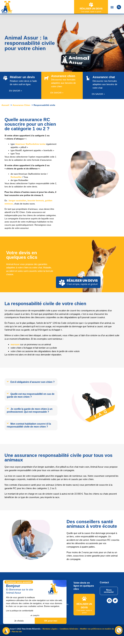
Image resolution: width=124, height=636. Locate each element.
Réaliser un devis (91, 8)
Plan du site (17, 632)
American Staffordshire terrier (30, 144)
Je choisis (19, 620)
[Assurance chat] (88, 78)
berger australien (17, 200)
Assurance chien (63, 76)
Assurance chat (104, 77)
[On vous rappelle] (119, 630)
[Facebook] (109, 600)
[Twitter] (115, 600)
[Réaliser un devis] (91, 4)
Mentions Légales (50, 629)
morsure (15, 344)
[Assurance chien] (46, 78)
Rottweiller (16, 177)
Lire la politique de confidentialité (19, 611)
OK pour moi (50, 620)
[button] (111, 7)
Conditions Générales (69, 629)
